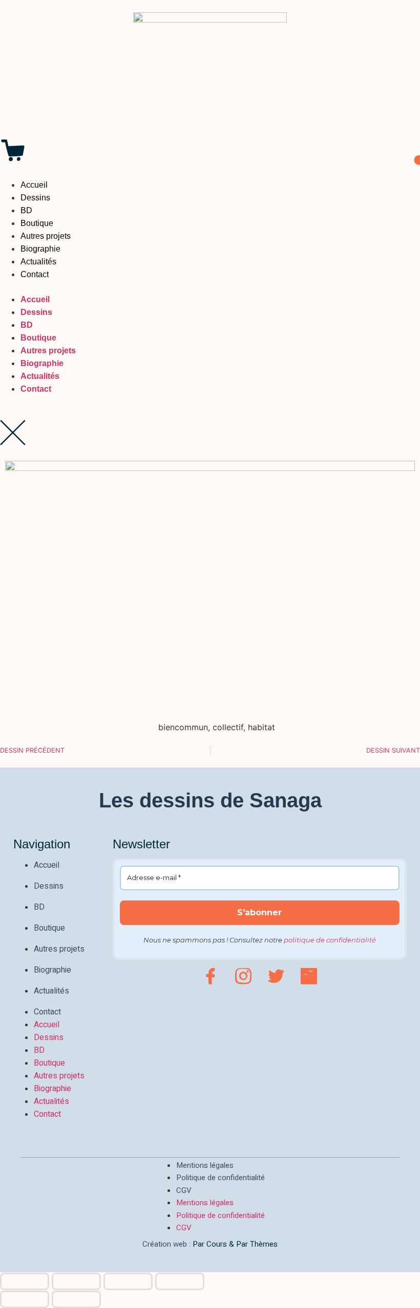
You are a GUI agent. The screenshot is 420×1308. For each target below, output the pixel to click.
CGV (184, 1190)
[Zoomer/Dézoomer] (24, 1281)
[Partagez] (128, 1281)
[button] (210, 287)
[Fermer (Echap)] (179, 1281)
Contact (34, 274)
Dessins (35, 197)
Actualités (38, 261)
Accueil (34, 185)
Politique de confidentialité (220, 1177)
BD (26, 210)
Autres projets (45, 236)
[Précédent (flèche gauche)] (24, 1299)
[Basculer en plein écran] (76, 1281)
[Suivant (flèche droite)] (76, 1299)
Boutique (36, 223)
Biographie (40, 248)
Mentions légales (205, 1165)
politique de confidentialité (330, 940)
